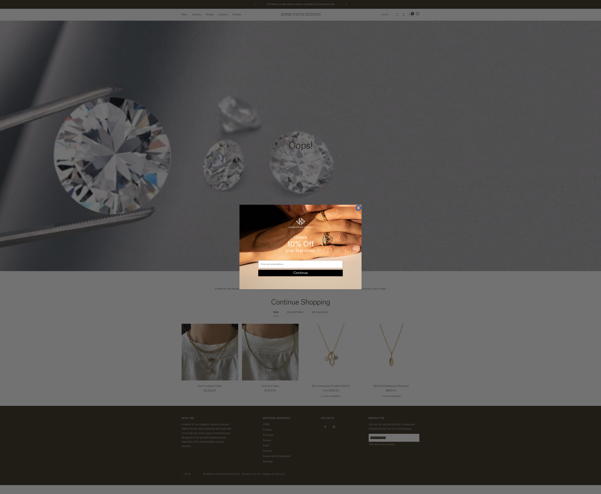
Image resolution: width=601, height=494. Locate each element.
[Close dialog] (358, 208)
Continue (300, 273)
